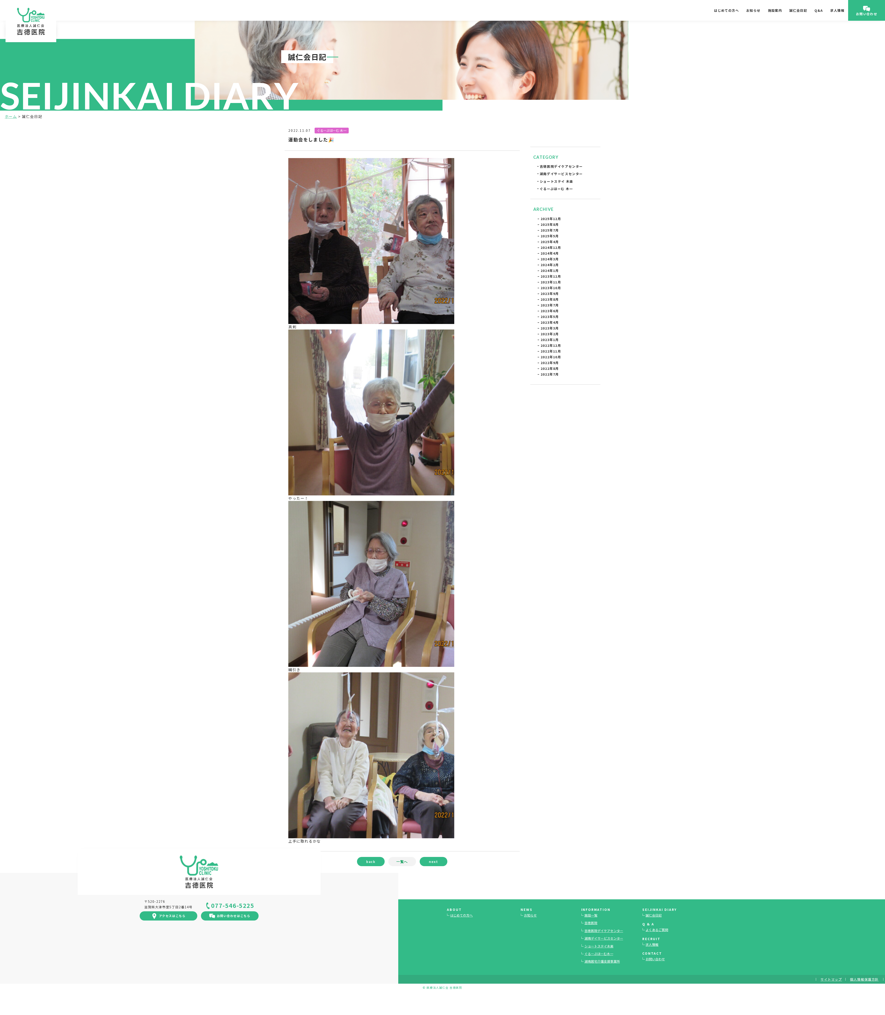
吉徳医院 (590, 923)
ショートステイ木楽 (599, 946)
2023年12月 (551, 276)
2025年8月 (550, 224)
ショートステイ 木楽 (556, 181)
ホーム (11, 116)
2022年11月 (551, 351)
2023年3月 (550, 328)
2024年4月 (550, 253)
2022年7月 (550, 374)
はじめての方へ (726, 10)
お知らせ (753, 10)
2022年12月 (551, 345)
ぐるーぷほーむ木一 (598, 953)
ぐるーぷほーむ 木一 (556, 188)
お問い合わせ (655, 959)
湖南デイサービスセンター (561, 173)
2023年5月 (550, 316)
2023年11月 (551, 282)
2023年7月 (550, 305)
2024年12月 (551, 247)
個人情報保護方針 (864, 979)
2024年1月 (550, 270)
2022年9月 (550, 362)
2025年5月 (550, 236)
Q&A (818, 10)
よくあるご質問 (657, 929)
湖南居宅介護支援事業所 (602, 961)
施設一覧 (590, 915)
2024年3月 (550, 259)
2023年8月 (550, 299)
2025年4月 (550, 241)
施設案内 (775, 10)
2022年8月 (550, 368)
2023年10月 (551, 287)
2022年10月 (551, 357)
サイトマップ (831, 979)
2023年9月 (550, 293)
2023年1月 (550, 339)
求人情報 (837, 10)
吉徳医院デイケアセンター (561, 166)
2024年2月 (550, 264)
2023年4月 (550, 322)
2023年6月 (550, 311)
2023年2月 (550, 334)
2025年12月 (551, 218)
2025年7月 (550, 230)
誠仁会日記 (798, 10)
